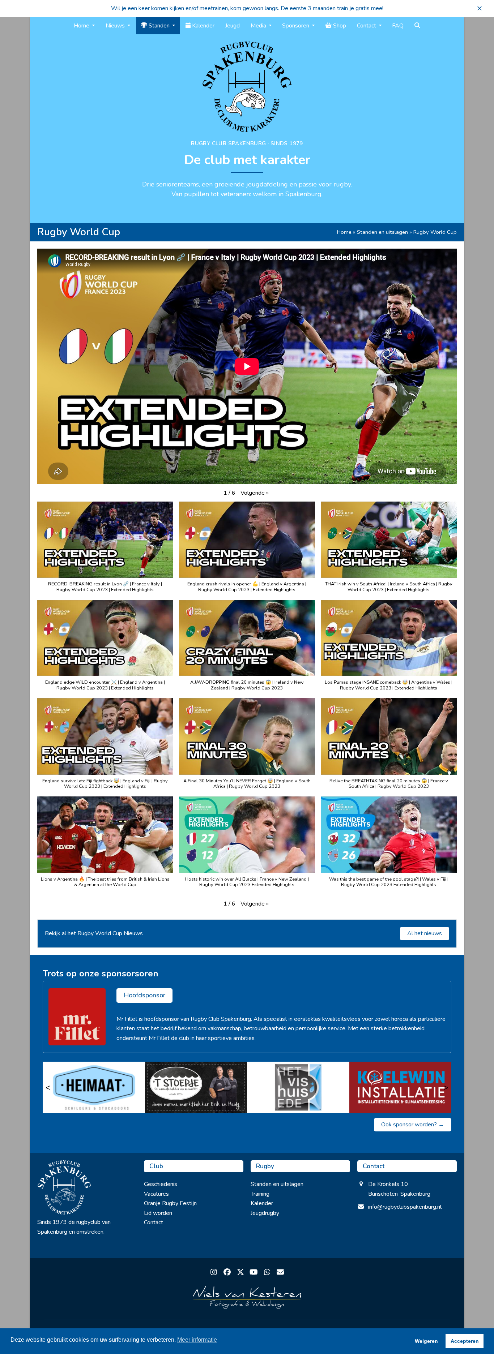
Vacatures (156, 1194)
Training (260, 1194)
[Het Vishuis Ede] (196, 1087)
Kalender (262, 1203)
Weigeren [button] (426, 1341)
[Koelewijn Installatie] (298, 1087)
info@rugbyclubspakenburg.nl (405, 1207)
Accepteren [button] (465, 1341)
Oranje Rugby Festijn (170, 1203)
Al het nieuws (424, 933)
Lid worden (158, 1213)
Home (344, 232)
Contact (153, 1222)
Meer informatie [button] (197, 1340)
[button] (479, 8)
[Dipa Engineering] (400, 1087)
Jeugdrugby (265, 1213)
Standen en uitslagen (382, 232)
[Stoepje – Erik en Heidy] (94, 1087)
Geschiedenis (160, 1184)
